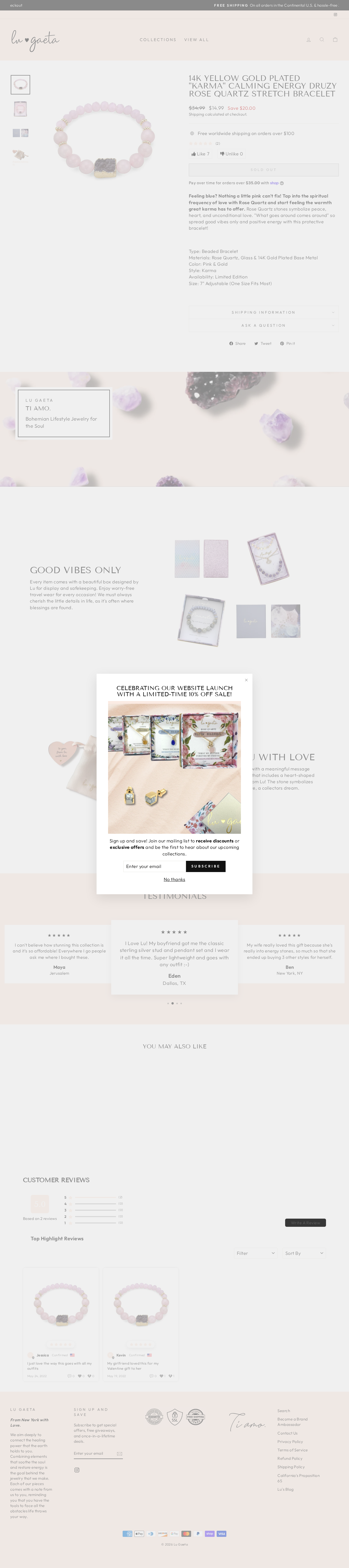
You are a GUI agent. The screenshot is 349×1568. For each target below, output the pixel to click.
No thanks (174, 879)
